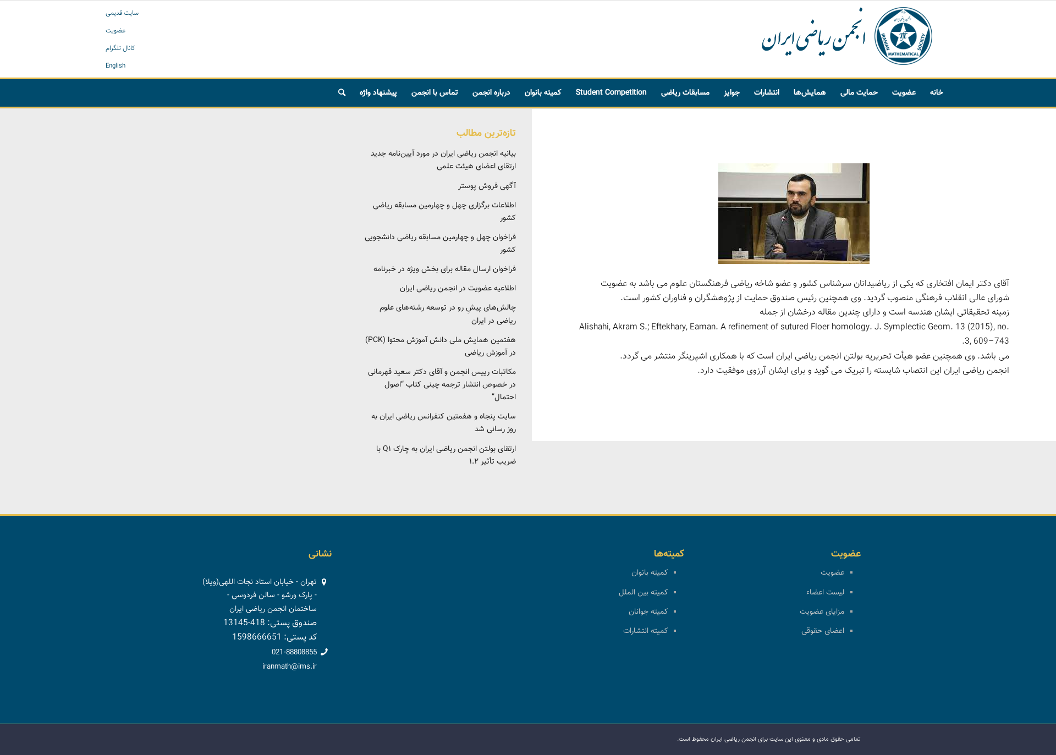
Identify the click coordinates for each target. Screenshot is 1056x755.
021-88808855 (294, 653)
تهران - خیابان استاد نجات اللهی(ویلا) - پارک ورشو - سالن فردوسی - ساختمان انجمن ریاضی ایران (259, 595)
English (115, 66)
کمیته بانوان (649, 573)
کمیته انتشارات (645, 631)
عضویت (115, 31)
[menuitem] (936, 93)
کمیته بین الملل (643, 593)
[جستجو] (342, 93)
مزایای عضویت (822, 612)
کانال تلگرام (120, 48)
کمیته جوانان (648, 612)
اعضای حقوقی (822, 631)
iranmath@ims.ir (289, 667)
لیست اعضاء (825, 593)
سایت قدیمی (122, 13)
